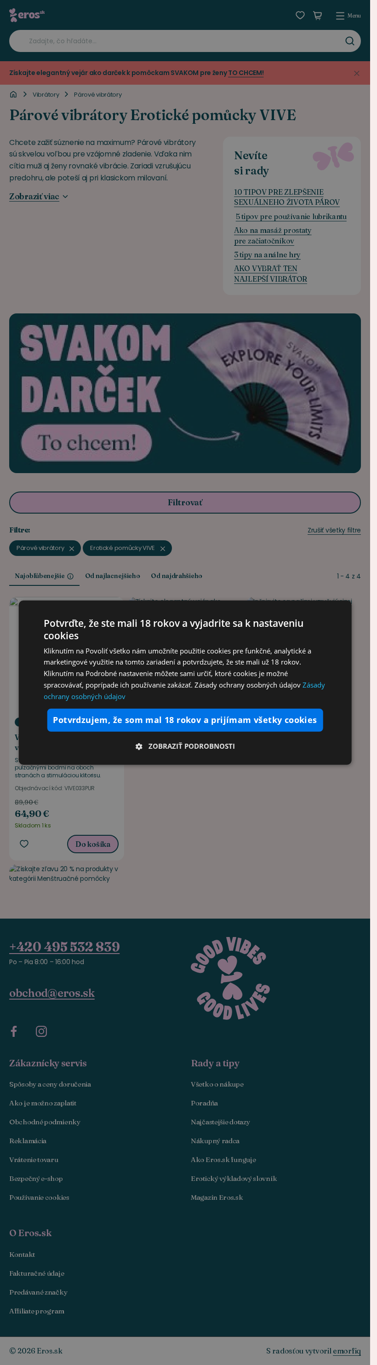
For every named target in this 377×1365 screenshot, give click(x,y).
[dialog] (185, 683)
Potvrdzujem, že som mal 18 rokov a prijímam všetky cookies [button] (185, 719)
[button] (185, 745)
